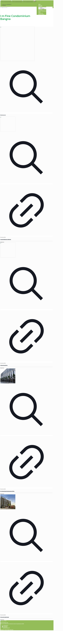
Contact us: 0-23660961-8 (6, 4)
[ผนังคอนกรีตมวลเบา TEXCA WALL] (18, 2)
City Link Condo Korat (4, 617)
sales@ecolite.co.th (6, 627)
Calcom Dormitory (4, 365)
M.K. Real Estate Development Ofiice (7, 491)
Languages (4, 5)
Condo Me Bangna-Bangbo (5, 239)
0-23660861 (5, 626)
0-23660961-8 (5, 625)
